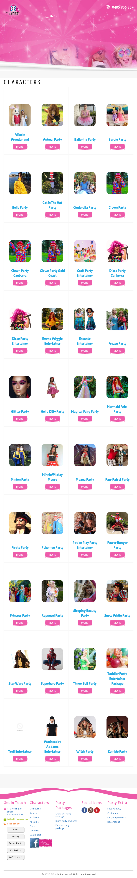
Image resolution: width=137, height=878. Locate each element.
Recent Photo (15, 843)
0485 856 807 (122, 7)
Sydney (33, 813)
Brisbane (34, 817)
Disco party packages (66, 820)
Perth (32, 826)
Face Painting (114, 808)
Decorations (113, 821)
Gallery (15, 836)
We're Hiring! (15, 857)
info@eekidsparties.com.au (15, 819)
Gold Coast (35, 834)
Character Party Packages (63, 815)
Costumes (112, 813)
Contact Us (15, 850)
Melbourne (35, 808)
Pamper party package (62, 827)
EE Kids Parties (59, 874)
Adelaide (34, 821)
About (15, 829)
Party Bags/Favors (116, 817)
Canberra (34, 830)
